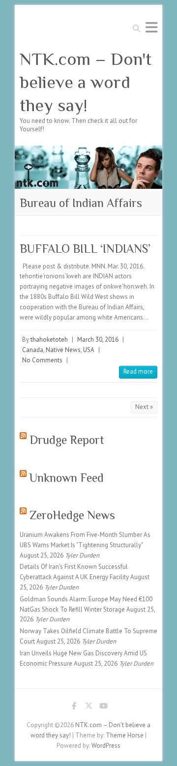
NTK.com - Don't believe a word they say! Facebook (73, 707)
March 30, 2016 (97, 339)
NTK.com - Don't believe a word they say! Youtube (103, 707)
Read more (138, 371)
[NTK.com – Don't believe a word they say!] (88, 150)
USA (88, 350)
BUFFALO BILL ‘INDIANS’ (85, 248)
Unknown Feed (67, 477)
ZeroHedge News (72, 515)
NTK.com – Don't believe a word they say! (85, 82)
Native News (63, 350)
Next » (144, 407)
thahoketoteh (49, 339)
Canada (32, 350)
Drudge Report (67, 439)
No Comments (42, 360)
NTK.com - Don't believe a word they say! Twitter (88, 707)
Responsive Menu (151, 27)
